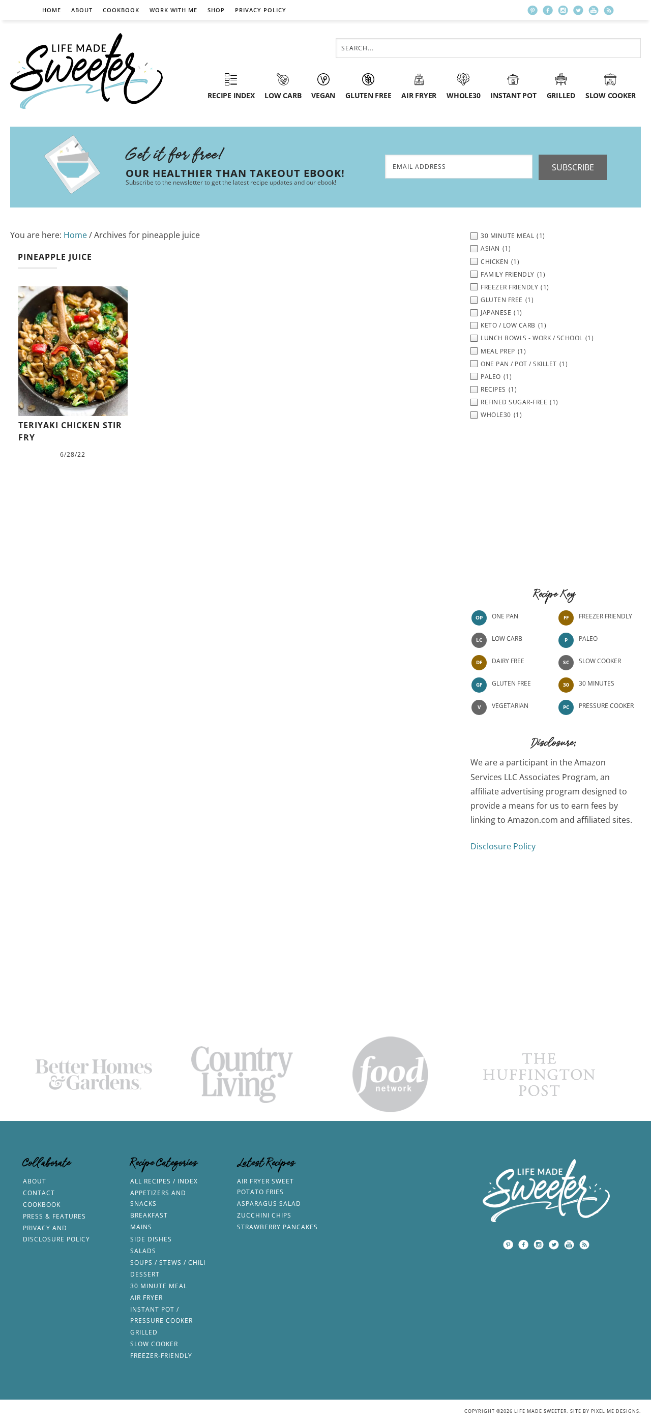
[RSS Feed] (609, 10)
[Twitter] (578, 10)
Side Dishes (151, 1239)
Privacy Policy (260, 10)
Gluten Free (511, 683)
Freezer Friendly (605, 616)
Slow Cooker (600, 661)
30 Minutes (596, 683)
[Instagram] (563, 10)
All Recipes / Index (164, 1181)
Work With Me (173, 10)
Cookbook (121, 10)
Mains (141, 1227)
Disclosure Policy (503, 846)
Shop (216, 10)
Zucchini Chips (264, 1215)
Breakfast (149, 1215)
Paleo (588, 639)
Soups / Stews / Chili (167, 1262)
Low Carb (507, 639)
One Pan (505, 616)
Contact (39, 1193)
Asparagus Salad (269, 1203)
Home (51, 10)
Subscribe (573, 167)
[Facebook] (548, 10)
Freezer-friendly (161, 1355)
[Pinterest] (532, 10)
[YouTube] (593, 10)
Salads (143, 1251)
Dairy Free (508, 661)
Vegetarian (510, 706)
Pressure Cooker (606, 706)
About (82, 10)
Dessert (145, 1274)
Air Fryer (146, 1297)
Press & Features (54, 1216)
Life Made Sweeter (86, 71)
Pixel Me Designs (615, 1411)
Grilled (144, 1332)
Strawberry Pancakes (277, 1227)
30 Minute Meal (158, 1286)
